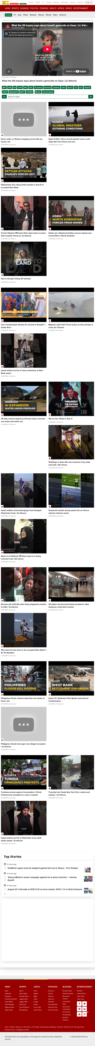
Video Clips (80, 999)
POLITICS (34, 8)
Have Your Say (52, 1007)
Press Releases (9, 1004)
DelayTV (87, 87)
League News (23, 999)
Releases (33, 15)
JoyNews (56, 87)
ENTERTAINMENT (80, 8)
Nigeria (36, 993)
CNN (9, 87)
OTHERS (29, 92)
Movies (56, 2)
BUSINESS (24, 8)
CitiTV (63, 87)
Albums (41, 15)
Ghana (73, 2)
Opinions (51, 991)
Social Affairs (9, 1002)
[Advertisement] (47, 1028)
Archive (8, 15)
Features (51, 996)
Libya (35, 999)
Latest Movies (81, 993)
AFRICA (61, 8)
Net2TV (70, 87)
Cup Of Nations (24, 1007)
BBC (4, 87)
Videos (48, 2)
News (55, 15)
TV (43, 2)
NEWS (7, 8)
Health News (9, 1010)
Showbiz (79, 991)
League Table (23, 1002)
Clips (19, 15)
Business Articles (68, 993)
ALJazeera (38, 87)
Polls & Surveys (53, 1010)
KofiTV (5, 92)
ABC (31, 87)
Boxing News (23, 1010)
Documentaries (48, 92)
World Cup (22, 1004)
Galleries (62, 15)
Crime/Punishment (11, 999)
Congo (36, 1002)
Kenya (36, 1004)
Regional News (9, 1007)
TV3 (76, 87)
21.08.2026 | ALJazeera (8, 144)
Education (8, 996)
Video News (80, 996)
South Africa (37, 1010)
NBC (25, 87)
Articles (50, 993)
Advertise (64, 2)
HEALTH (53, 8)
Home (31, 2)
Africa (35, 991)
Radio (37, 2)
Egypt (35, 996)
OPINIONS (44, 8)
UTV (80, 87)
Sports (21, 991)
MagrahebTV (13, 92)
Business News (67, 991)
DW (14, 87)
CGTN (20, 87)
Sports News (23, 993)
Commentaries (52, 1004)
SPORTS (15, 8)
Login (88, 2)
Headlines (8, 993)
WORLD (69, 8)
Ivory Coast (37, 1007)
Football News (23, 996)
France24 (47, 87)
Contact (81, 2)
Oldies (25, 15)
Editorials (51, 1002)
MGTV (22, 92)
